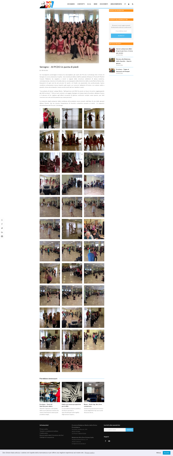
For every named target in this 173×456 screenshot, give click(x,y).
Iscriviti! (121, 35)
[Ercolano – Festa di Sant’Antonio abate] (50, 392)
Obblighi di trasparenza (47, 437)
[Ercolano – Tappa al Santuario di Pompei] (112, 70)
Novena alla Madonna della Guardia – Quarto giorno (123, 61)
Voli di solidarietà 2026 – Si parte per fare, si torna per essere (124, 51)
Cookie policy (44, 433)
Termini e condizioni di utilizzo (49, 431)
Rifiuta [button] (159, 452)
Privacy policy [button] (90, 452)
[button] (2, 220)
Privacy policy (44, 429)
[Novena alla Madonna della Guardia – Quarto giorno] (112, 60)
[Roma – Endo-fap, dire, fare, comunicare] (94, 392)
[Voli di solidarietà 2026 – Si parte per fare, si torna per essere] (112, 50)
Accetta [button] (166, 452)
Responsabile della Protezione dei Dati (52, 435)
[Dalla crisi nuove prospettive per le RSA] (72, 392)
